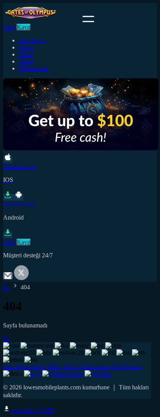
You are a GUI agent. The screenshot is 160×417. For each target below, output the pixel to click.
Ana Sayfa (32, 40)
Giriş (9, 27)
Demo (26, 47)
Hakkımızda (34, 68)
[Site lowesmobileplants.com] (42, 20)
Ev (6, 287)
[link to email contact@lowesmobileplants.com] (7, 278)
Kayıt (23, 27)
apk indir (32, 410)
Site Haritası (127, 366)
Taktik (26, 61)
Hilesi (26, 54)
